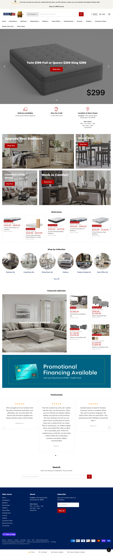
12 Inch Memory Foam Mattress (99, 233)
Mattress (45, 21)
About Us (10, 540)
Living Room (13, 21)
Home (4, 21)
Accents (80, 21)
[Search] (81, 14)
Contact (16, 540)
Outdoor (89, 21)
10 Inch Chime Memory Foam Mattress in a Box (33, 236)
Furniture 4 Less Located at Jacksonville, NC (13, 542)
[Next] (110, 229)
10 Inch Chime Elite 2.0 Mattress (11, 228)
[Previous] (3, 229)
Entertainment (69, 21)
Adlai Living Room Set (99, 316)
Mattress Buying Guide (42, 540)
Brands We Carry (8, 26)
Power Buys (21, 26)
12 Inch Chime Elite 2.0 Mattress (77, 230)
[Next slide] (108, 66)
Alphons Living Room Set (100, 347)
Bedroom (23, 21)
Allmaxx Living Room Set (78, 337)
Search (4, 540)
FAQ (33, 540)
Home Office (56, 21)
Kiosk (28, 540)
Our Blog (53, 542)
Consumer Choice (100, 21)
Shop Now (56, 69)
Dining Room (34, 21)
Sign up (61, 511)
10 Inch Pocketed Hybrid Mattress (55, 232)
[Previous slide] (5, 66)
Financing (22, 540)
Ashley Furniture (8, 231)
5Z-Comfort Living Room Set (78, 315)
